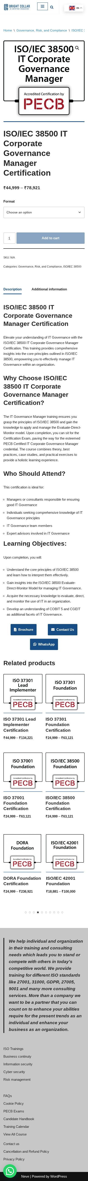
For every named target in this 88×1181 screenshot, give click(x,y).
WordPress (58, 1176)
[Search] (51, 7)
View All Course (15, 1134)
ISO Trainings (13, 1049)
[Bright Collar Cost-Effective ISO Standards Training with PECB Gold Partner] (16, 7)
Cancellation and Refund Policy (26, 1151)
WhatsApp (45, 644)
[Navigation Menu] (42, 6)
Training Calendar (16, 1126)
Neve (25, 1176)
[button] (77, 48)
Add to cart (50, 238)
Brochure (24, 629)
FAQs (7, 1096)
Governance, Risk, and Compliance (41, 30)
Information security (17, 1064)
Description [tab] (12, 289)
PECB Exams (13, 1111)
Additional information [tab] (49, 289)
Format (9, 201)
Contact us (11, 1144)
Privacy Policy (14, 1159)
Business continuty (17, 1056)
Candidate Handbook (18, 1119)
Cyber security (14, 1072)
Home (7, 30)
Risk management (16, 1079)
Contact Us (64, 629)
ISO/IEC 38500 (72, 266)
